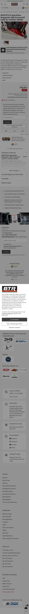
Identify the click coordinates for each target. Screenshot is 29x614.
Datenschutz (11, 327)
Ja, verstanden (14, 319)
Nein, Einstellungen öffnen (14, 324)
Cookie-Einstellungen (7, 313)
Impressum (17, 327)
